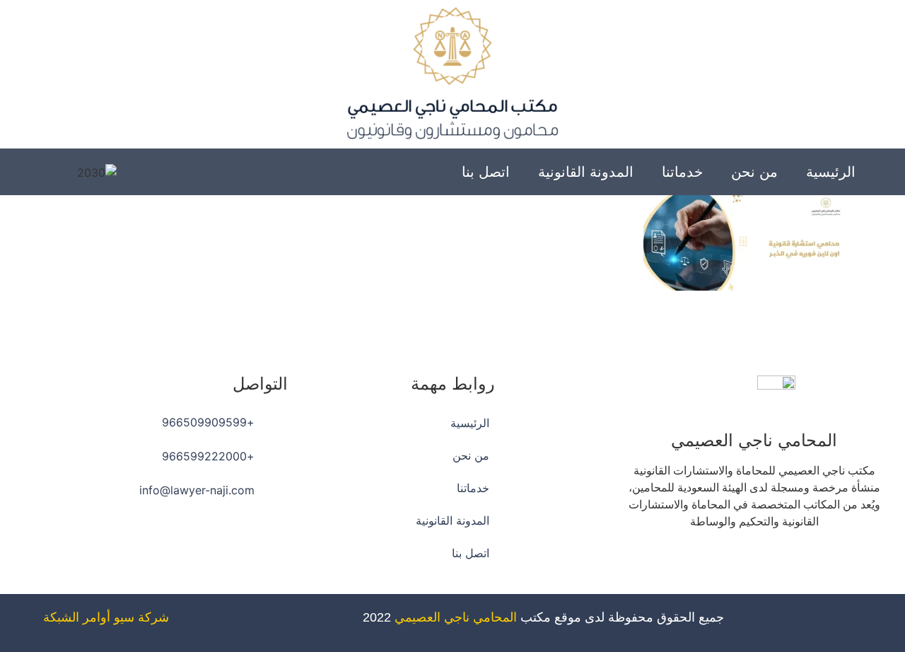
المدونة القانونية (586, 172)
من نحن (754, 172)
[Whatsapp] (715, 562)
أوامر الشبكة (76, 617)
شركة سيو (141, 617)
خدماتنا (682, 172)
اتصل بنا (486, 172)
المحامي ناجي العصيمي (456, 617)
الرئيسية (831, 172)
